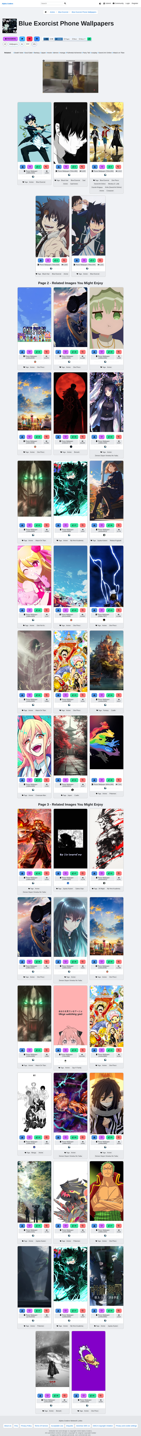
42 (111, 437)
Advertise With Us (83, 1426)
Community (119, 3)
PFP (27, 44)
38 (75, 352)
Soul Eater (28, 53)
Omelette (41, 362)
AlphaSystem (41, 176)
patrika (77, 790)
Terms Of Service (41, 1426)
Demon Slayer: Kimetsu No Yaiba (106, 455)
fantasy (36, 53)
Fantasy (106, 710)
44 (39, 610)
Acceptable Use (57, 1426)
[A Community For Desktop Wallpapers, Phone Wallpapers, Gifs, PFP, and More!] (46, 12)
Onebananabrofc (77, 883)
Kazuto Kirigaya (97, 187)
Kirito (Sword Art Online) (113, 187)
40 (39, 352)
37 (75, 525)
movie (49, 53)
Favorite (11, 39)
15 (39, 1137)
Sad (83, 180)
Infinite (60, 39)
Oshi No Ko (41, 625)
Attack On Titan (40, 540)
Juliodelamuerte (113, 620)
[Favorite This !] (30, 167)
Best (75, 39)
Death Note (18, 53)
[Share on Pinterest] (29, 39)
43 (75, 610)
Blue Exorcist (63, 12)
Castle (113, 710)
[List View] (51, 39)
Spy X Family (76, 1068)
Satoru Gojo (79, 888)
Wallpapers (13, 44)
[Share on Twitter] (22, 39)
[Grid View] (46, 39)
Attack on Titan (118, 53)
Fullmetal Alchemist (74, 53)
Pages (67, 39)
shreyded (77, 446)
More (82, 39)
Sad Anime (74, 184)
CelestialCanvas (113, 535)
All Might (102, 888)
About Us (7, 1426)
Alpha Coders (7, 4)
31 (75, 780)
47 (75, 873)
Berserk (76, 452)
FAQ (16, 1426)
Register (135, 3)
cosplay (94, 53)
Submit (108, 3)
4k (22, 44)
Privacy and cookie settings (126, 1426)
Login (128, 3)
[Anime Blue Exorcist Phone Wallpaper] (88, 255)
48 (75, 437)
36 (111, 525)
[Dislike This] (46, 167)
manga (62, 53)
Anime (52, 12)
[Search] (65, 3)
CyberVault (41, 1147)
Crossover (110, 191)
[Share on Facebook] (37, 39)
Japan (43, 53)
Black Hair (64, 180)
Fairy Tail (86, 53)
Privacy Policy (26, 1426)
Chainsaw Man (41, 795)
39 (111, 352)
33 (75, 695)
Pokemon (113, 793)
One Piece (115, 180)
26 (39, 1226)
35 (39, 437)
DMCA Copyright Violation (103, 1426)
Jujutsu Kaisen (102, 540)
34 (111, 695)
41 (39, 525)
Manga (33, 1152)
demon (55, 53)
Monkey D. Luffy (113, 184)
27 (111, 1226)
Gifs (34, 44)
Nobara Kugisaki (115, 540)
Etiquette (69, 1426)
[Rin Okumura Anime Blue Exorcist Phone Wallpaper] (34, 161)
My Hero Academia (76, 540)
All (5, 44)
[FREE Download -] (23, 167)
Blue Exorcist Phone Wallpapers (84, 12)
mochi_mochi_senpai (77, 1061)
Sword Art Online (105, 53)
